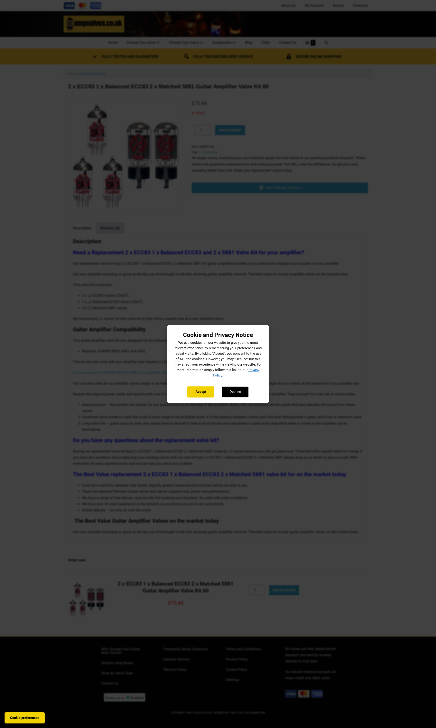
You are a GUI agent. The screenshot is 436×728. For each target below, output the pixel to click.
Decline (235, 392)
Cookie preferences (24, 718)
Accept (201, 392)
